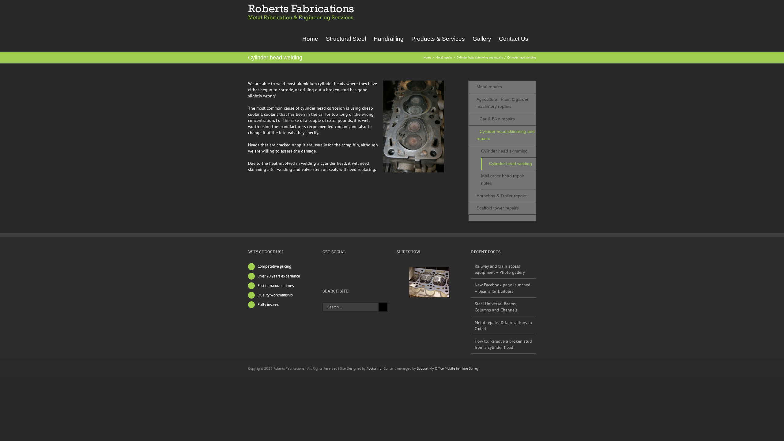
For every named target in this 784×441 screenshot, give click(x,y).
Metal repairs (489, 86)
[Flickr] (332, 266)
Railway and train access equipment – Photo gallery (500, 269)
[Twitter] (341, 266)
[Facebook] (324, 266)
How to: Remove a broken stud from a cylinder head (503, 344)
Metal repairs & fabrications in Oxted (503, 325)
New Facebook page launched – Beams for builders (502, 288)
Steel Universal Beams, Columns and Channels (496, 307)
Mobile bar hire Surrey (462, 368)
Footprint (374, 368)
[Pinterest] (349, 266)
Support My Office (431, 368)
